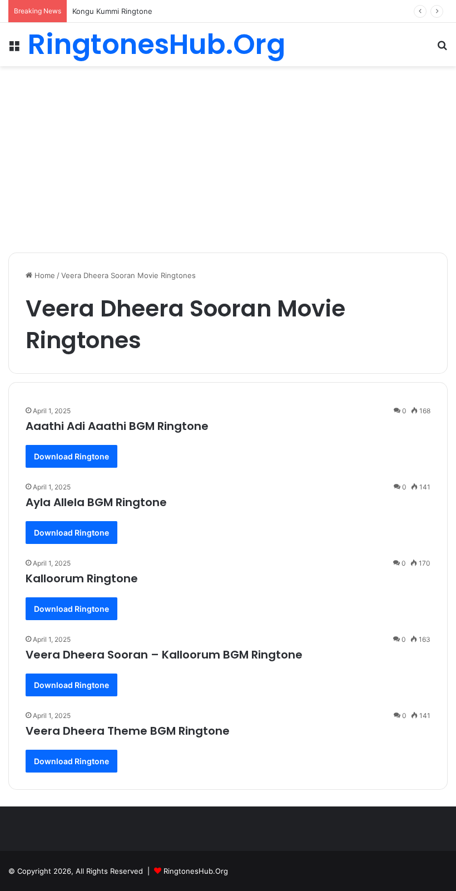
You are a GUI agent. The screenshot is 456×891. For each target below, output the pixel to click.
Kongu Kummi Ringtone (112, 11)
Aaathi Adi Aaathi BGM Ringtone (117, 426)
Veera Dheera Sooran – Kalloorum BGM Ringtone (164, 654)
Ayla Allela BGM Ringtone (96, 502)
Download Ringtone (71, 456)
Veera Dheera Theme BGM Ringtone (128, 731)
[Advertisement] (228, 155)
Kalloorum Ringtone (82, 578)
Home (43, 275)
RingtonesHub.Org (195, 871)
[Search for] (442, 48)
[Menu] (13, 48)
